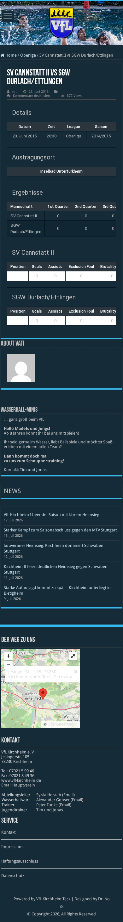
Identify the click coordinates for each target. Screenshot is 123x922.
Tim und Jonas (33, 469)
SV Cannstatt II (23, 216)
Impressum (12, 846)
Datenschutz (12, 875)
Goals (37, 266)
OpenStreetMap (61, 724)
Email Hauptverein (18, 785)
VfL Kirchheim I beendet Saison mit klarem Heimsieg (51, 514)
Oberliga (28, 55)
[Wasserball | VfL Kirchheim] (61, 21)
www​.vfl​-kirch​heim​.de (21, 780)
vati (15, 92)
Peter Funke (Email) (53, 805)
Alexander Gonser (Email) (59, 799)
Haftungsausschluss (19, 861)
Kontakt (8, 832)
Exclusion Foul (81, 266)
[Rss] (61, 906)
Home (10, 55)
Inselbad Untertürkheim (61, 171)
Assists (55, 266)
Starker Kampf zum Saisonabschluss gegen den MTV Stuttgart (60, 530)
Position (18, 266)
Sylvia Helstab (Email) (55, 794)
